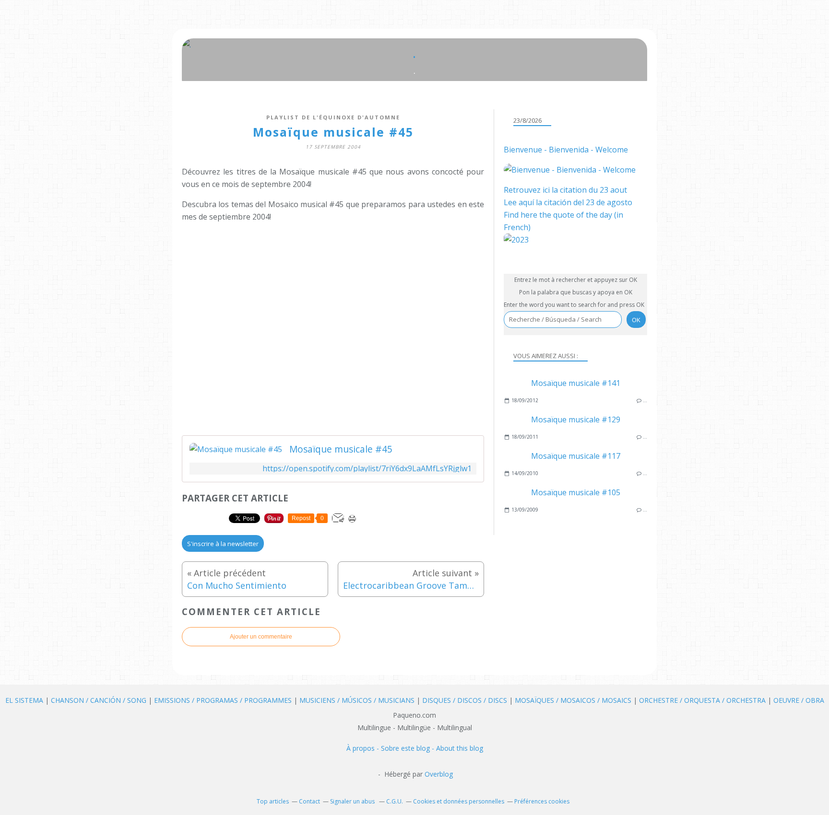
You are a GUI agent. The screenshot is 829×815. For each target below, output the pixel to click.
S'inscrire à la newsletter (223, 543)
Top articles (273, 801)
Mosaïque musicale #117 (575, 456)
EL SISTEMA (24, 700)
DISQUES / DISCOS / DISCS (465, 700)
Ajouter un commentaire (261, 636)
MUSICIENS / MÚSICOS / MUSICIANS (357, 700)
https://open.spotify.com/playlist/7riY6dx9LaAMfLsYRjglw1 (367, 468)
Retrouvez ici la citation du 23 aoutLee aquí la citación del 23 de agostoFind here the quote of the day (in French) (568, 209)
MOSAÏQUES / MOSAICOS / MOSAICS (574, 700)
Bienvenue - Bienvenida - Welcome (566, 149)
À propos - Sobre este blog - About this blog (414, 748)
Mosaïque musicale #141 (575, 383)
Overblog (439, 774)
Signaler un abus (353, 801)
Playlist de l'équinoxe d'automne (333, 117)
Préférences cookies (541, 801)
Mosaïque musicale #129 (575, 419)
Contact (309, 801)
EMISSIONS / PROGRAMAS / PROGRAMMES (223, 700)
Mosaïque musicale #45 (340, 449)
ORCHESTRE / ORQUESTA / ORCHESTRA (703, 700)
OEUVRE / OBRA (798, 700)
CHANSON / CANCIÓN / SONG (98, 700)
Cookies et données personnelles (458, 801)
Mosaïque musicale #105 (575, 492)
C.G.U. (394, 801)
